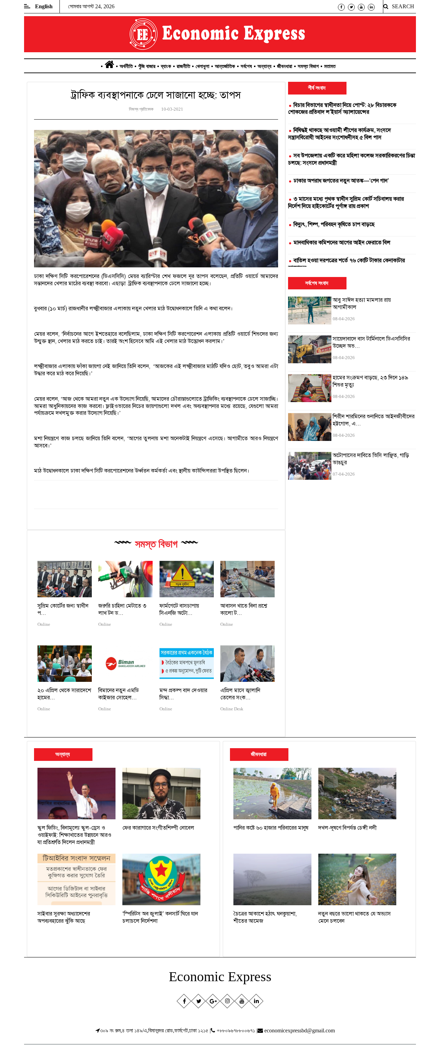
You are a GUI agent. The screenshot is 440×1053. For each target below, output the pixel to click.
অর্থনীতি (126, 66)
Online (43, 624)
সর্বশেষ (246, 66)
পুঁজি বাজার (146, 66)
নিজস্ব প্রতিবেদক (141, 109)
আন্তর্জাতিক (225, 66)
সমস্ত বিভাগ (308, 66)
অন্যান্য (264, 66)
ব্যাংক (166, 66)
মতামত (330, 66)
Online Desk (231, 709)
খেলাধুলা (202, 66)
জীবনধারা (284, 66)
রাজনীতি (183, 66)
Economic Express (220, 976)
